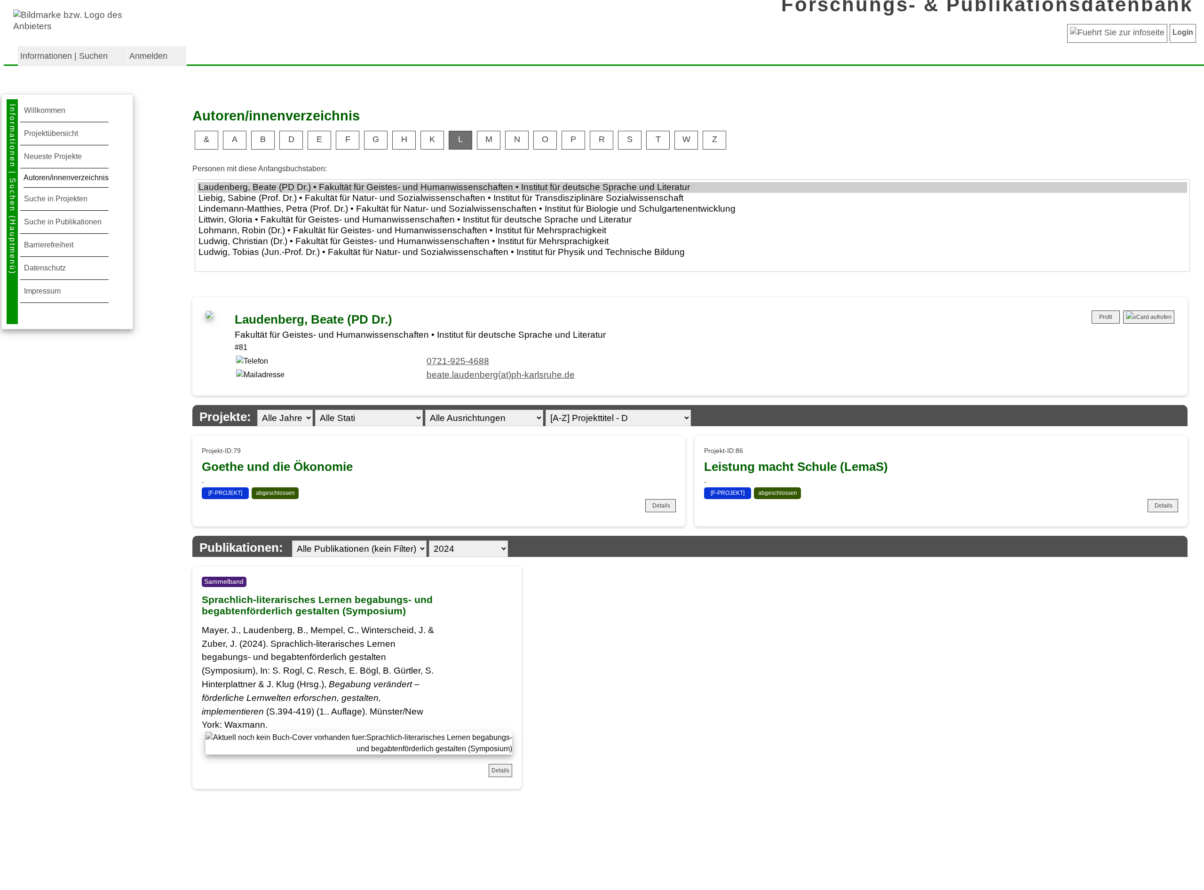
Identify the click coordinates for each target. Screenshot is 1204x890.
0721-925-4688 (458, 361)
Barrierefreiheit (48, 245)
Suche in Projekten (55, 199)
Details (661, 505)
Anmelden (148, 56)
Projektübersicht (51, 133)
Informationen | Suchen (64, 56)
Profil (1105, 317)
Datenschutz (45, 268)
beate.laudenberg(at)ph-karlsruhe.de (501, 375)
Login (1182, 32)
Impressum (42, 291)
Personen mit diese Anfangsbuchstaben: (259, 169)
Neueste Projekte (53, 156)
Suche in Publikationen (63, 222)
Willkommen (44, 110)
